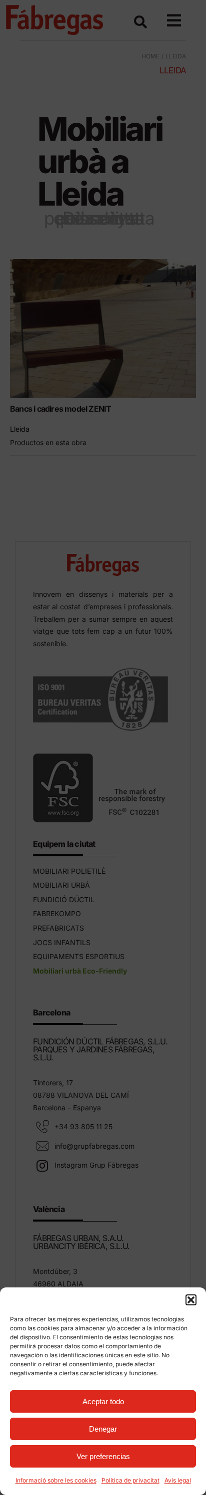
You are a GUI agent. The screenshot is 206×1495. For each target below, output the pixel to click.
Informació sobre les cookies (56, 1480)
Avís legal (177, 1480)
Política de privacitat (131, 1480)
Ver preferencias (103, 1456)
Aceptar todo (103, 1401)
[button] (191, 1300)
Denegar (103, 1429)
